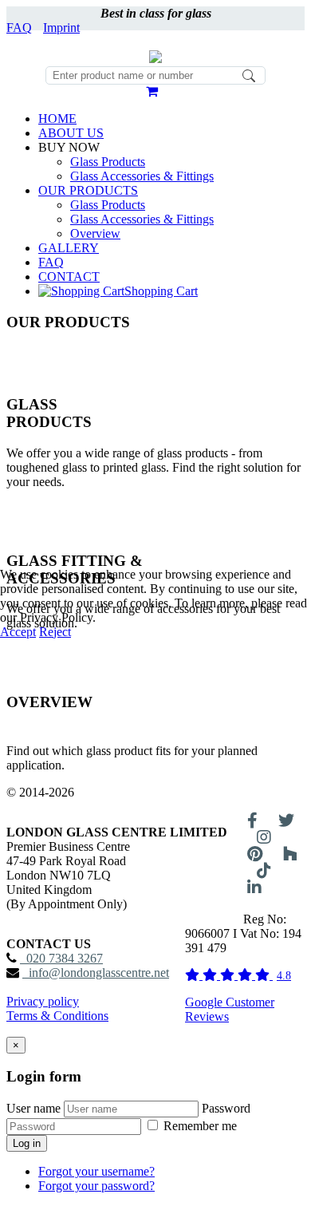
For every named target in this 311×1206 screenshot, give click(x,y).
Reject (55, 632)
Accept (18, 632)
